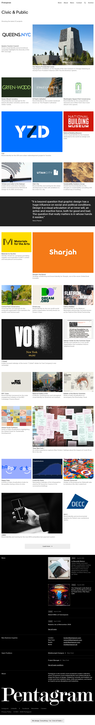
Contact (79, 3)
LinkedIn (14, 708)
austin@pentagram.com (72, 642)
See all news (52, 629)
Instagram (5, 708)
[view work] (16, 34)
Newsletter (35, 708)
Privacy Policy (6, 712)
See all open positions (55, 665)
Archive (91, 3)
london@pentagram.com (72, 638)
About (66, 3)
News (72, 3)
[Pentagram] (6, 3)
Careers (43, 708)
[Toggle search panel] (85, 3)
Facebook (25, 708)
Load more (46, 546)
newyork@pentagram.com (73, 640)
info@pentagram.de (70, 644)
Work (60, 3)
